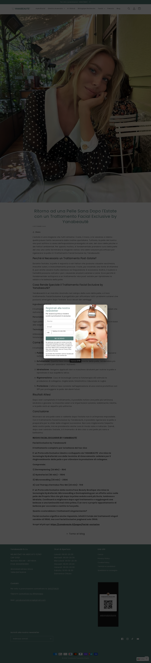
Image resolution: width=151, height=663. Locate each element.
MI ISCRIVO (60, 338)
